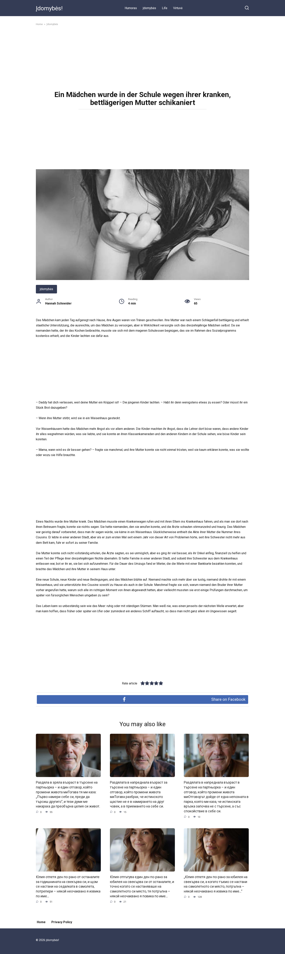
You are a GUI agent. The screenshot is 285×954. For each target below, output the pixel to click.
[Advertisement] (142, 58)
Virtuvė (177, 8)
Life (164, 8)
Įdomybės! (49, 8)
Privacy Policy (61, 922)
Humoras (131, 8)
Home (41, 922)
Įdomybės (149, 8)
